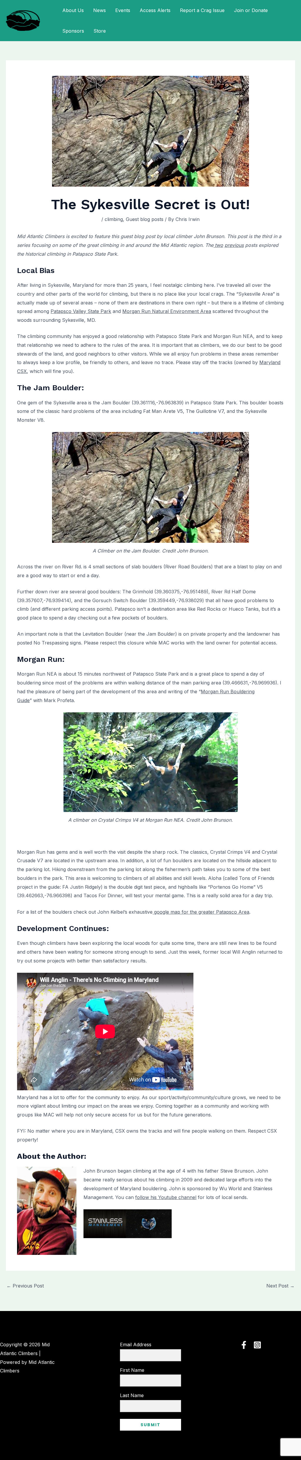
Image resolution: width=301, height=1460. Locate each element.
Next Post (280, 1286)
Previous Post (25, 1286)
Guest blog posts (144, 219)
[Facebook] (244, 1345)
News (99, 10)
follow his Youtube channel (165, 1197)
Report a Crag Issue (202, 10)
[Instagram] (257, 1345)
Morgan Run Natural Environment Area (166, 311)
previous (234, 245)
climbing (114, 219)
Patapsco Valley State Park (81, 311)
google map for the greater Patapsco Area (201, 912)
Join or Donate (251, 10)
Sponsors (73, 31)
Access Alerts (155, 10)
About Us (73, 10)
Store (99, 31)
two (218, 245)
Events (122, 10)
